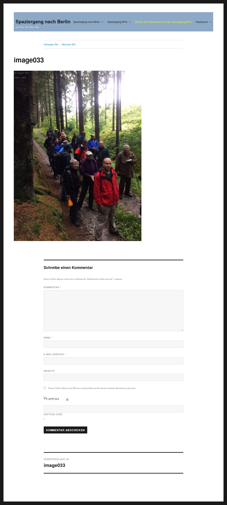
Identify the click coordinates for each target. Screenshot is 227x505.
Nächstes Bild (68, 44)
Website (49, 370)
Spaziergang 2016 (117, 21)
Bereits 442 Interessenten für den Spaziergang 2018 (163, 21)
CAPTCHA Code (53, 414)
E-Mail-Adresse (55, 354)
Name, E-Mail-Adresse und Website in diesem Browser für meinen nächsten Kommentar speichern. (92, 388)
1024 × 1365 (20, 77)
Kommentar (52, 287)
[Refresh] (67, 399)
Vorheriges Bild (51, 44)
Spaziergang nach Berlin (43, 21)
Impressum (202, 21)
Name (48, 337)
